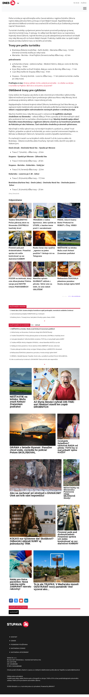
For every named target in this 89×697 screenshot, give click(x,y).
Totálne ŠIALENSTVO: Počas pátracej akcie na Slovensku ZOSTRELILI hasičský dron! (37, 336)
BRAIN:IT (52, 686)
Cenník (13, 641)
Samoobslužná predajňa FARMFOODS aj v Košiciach (27, 314)
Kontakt (14, 637)
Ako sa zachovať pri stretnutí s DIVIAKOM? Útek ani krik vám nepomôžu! (34, 359)
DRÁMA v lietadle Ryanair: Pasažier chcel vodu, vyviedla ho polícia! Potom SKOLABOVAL (39, 356)
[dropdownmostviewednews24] (44, 364)
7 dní (31, 325)
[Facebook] (11, 600)
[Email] (21, 600)
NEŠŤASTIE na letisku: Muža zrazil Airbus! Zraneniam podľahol (33, 329)
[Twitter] (16, 600)
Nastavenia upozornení (19, 652)
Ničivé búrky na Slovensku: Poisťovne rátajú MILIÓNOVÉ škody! (31, 332)
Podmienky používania (19, 644)
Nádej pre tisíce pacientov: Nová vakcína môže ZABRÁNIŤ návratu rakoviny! (35, 346)
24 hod (37, 325)
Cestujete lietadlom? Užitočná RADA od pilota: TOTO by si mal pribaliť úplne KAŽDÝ (37, 339)
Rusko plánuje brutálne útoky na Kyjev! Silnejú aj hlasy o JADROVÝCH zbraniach (36, 349)
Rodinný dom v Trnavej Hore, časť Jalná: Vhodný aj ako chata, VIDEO (33, 317)
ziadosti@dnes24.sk (73, 670)
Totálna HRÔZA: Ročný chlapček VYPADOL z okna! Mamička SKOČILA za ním (35, 342)
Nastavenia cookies (18, 648)
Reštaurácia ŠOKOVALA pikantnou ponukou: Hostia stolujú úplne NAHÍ (34, 352)
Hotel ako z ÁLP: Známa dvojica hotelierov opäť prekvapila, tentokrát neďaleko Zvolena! (42, 310)
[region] (18, 3)
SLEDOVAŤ (14, 612)
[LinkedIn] (26, 600)
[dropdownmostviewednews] (44, 321)
